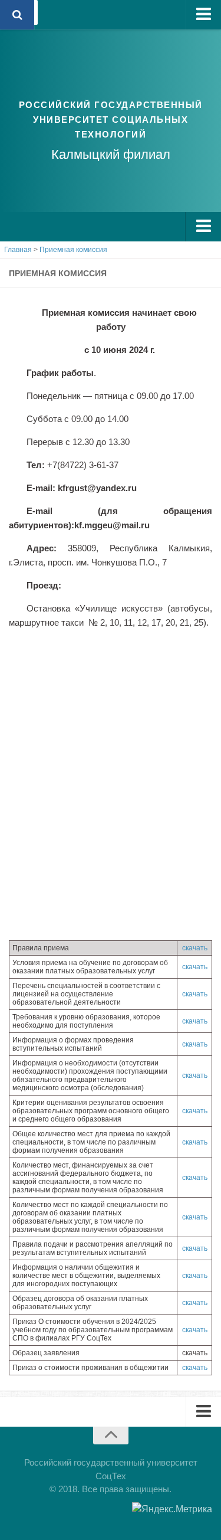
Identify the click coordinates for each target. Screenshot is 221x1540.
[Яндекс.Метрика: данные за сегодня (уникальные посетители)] (172, 1509)
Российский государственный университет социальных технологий (111, 119)
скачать (194, 948)
